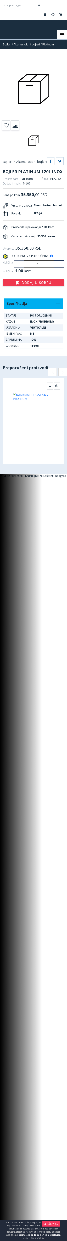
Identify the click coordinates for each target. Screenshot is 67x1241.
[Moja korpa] (60, 15)
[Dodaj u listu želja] (6, 125)
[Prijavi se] (45, 15)
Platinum (48, 44)
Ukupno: (8, 248)
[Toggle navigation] (62, 34)
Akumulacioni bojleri (27, 44)
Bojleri (7, 44)
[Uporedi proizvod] (15, 125)
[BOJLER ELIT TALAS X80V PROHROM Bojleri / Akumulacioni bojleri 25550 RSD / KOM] (33, 424)
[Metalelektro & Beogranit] (17, 25)
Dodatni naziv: (12, 183)
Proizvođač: (10, 179)
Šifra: (45, 179)
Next (62, 372)
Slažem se (51, 1223)
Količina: (8, 262)
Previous (52, 372)
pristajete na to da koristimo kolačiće (39, 1234)
